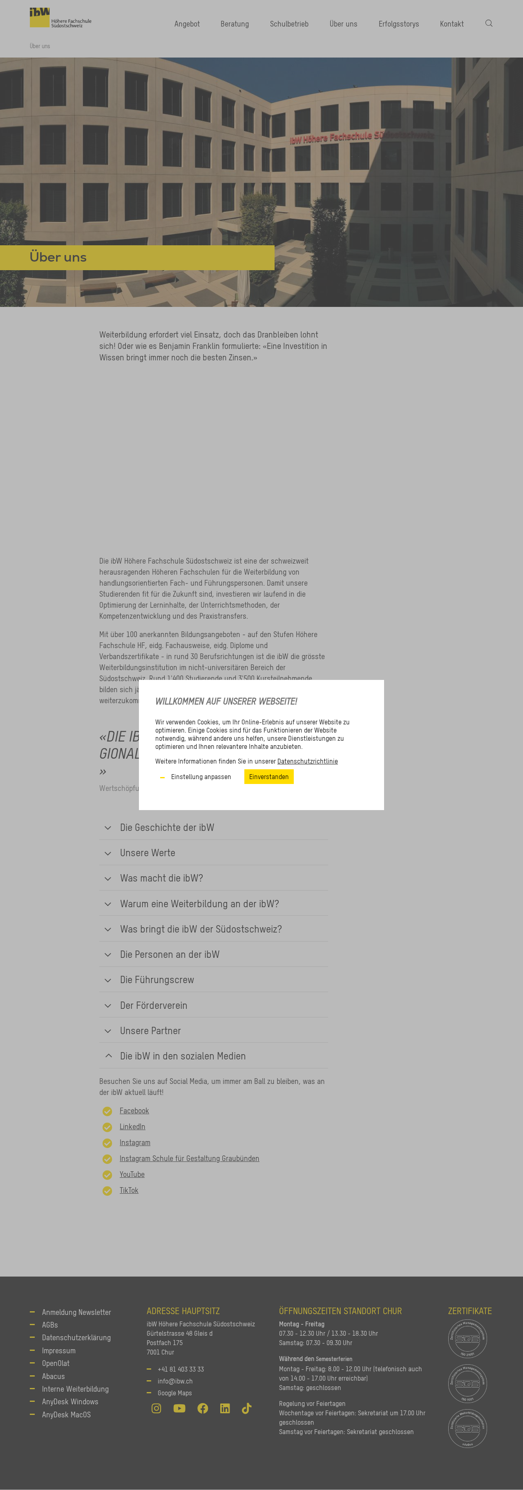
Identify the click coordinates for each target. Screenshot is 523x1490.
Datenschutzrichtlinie (307, 761)
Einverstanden (269, 776)
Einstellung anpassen (201, 776)
